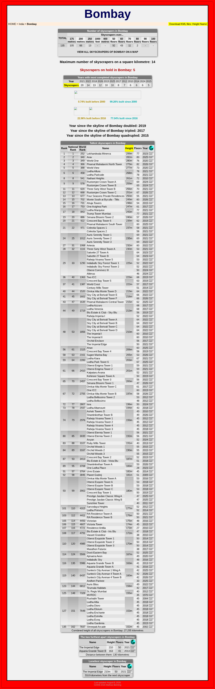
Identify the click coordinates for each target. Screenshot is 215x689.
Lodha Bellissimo (96, 400)
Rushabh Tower (95, 598)
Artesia (91, 245)
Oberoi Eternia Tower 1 (99, 432)
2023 (145, 153)
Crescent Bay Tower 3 (99, 379)
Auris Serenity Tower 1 (99, 234)
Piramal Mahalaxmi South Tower (104, 224)
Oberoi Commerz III (98, 270)
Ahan (90, 347)
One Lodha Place (96, 467)
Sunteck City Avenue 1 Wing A (103, 570)
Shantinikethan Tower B (100, 414)
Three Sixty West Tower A (101, 248)
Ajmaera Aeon (94, 556)
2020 (145, 160)
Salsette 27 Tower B (98, 256)
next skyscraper (121, 675)
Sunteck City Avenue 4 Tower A (104, 573)
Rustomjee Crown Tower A (101, 181)
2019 (145, 220)
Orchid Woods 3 (96, 453)
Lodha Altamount (96, 407)
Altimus (91, 273)
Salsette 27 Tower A (98, 252)
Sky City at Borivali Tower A (102, 319)
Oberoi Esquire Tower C (100, 489)
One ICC (92, 390)
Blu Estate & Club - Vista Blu (102, 460)
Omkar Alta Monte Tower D (102, 291)
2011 (145, 503)
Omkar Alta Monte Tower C (102, 386)
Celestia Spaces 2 (97, 231)
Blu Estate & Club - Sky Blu (102, 312)
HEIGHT (151, 153)
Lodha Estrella (94, 616)
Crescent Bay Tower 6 (99, 220)
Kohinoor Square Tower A (101, 376)
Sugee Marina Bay (97, 354)
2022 (145, 241)
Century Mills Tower (98, 287)
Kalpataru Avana (96, 372)
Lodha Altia (93, 602)
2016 (145, 478)
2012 (145, 397)
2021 (145, 171)
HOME (12, 24)
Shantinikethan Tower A (99, 464)
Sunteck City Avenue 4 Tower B (104, 577)
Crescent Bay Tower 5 (99, 280)
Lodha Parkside (95, 174)
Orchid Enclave (95, 340)
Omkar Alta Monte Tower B (101, 393)
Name (203, 24)
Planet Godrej (94, 474)
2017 (145, 206)
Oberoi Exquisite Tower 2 (100, 542)
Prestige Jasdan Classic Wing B (104, 499)
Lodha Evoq (93, 619)
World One (93, 160)
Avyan (90, 439)
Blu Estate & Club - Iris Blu (101, 531)
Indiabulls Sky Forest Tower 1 (103, 263)
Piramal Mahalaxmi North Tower (104, 164)
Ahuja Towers (94, 203)
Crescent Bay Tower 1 (99, 492)
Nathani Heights (95, 178)
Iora (89, 404)
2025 (145, 157)
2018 (145, 407)
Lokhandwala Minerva (99, 153)
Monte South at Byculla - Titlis (103, 199)
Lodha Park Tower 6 (98, 361)
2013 (145, 443)
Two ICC (91, 277)
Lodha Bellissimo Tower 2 (101, 397)
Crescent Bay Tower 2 (99, 457)
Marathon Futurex (96, 549)
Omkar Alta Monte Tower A (101, 478)
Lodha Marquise (95, 210)
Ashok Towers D (96, 411)
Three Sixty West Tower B (101, 188)
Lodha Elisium (94, 609)
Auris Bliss (93, 584)
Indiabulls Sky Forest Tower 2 (103, 266)
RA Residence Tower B (99, 517)
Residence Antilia (96, 527)
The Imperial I (94, 333)
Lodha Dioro (93, 605)
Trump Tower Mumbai (99, 213)
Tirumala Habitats (96, 587)
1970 (145, 595)
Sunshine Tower (95, 503)
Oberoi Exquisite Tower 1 (100, 538)
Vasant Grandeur (96, 534)
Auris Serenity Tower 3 (99, 241)
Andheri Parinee (95, 580)
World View (93, 167)
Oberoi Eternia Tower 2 (99, 436)
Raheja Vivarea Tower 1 (100, 418)
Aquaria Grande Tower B (100, 563)
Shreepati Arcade (96, 626)
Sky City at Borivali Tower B (102, 323)
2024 (145, 181)
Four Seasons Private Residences (105, 196)
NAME (151, 154)
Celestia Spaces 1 (97, 227)
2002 (145, 626)
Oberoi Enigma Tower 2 (100, 369)
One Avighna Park (97, 206)
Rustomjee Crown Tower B (101, 185)
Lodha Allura (93, 171)
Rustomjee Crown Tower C (101, 192)
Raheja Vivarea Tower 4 (100, 425)
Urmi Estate (93, 471)
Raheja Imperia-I (96, 316)
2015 (145, 203)
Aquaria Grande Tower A (100, 566)
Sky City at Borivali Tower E (102, 294)
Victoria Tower (94, 524)
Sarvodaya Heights (97, 506)
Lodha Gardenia (95, 623)
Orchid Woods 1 (96, 446)
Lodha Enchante (96, 612)
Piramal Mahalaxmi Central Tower (105, 301)
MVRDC (91, 595)
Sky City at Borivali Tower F (102, 298)
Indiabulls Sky (94, 559)
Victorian (91, 520)
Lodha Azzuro (94, 305)
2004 (145, 598)
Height (195, 24)
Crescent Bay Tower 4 (99, 351)
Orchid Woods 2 (96, 450)
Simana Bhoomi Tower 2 (100, 217)
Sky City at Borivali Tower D (102, 330)
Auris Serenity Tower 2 (99, 238)
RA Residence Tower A (99, 513)
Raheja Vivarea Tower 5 (100, 259)
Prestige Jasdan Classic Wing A (104, 496)
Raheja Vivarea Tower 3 (100, 429)
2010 (145, 178)
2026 (145, 164)
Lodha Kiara (93, 358)
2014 (145, 287)
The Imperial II (94, 337)
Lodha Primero (95, 510)
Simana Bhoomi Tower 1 (100, 383)
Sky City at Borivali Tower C (102, 326)
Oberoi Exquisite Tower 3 (100, 545)
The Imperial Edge (97, 344)
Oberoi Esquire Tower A (100, 482)
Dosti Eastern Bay (97, 552)
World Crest (93, 284)
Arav (89, 157)
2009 (145, 474)
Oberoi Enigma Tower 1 (100, 365)
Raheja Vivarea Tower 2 (100, 421)
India (21, 24)
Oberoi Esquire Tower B (100, 485)
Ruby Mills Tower (96, 443)
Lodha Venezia (95, 309)
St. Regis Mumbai (96, 591)
